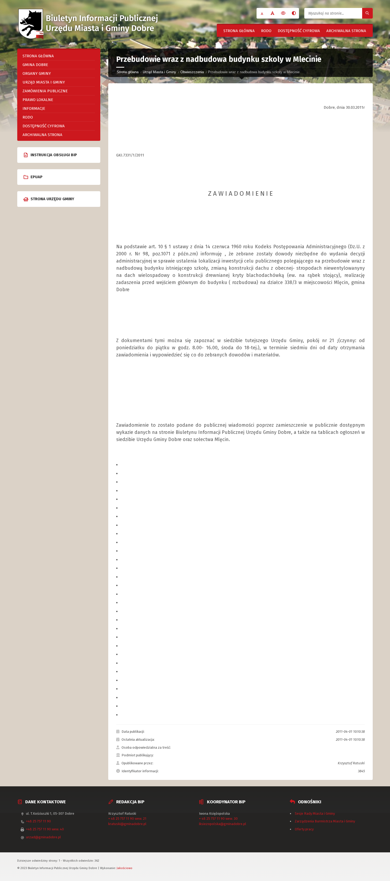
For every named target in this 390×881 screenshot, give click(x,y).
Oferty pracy (304, 829)
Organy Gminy (37, 73)
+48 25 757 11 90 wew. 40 (45, 829)
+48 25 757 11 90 (38, 821)
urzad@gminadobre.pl (43, 837)
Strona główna (239, 30)
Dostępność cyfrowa (299, 30)
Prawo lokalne (38, 99)
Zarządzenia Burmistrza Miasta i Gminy (325, 821)
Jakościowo (124, 868)
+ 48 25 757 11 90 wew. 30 (218, 819)
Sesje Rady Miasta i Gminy (315, 813)
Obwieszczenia (192, 72)
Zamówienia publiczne (45, 91)
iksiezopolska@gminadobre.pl (222, 824)
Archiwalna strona (346, 30)
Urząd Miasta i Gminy (159, 72)
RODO (266, 30)
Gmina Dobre (35, 64)
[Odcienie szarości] (293, 13)
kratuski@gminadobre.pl (127, 824)
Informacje (34, 108)
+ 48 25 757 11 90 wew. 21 (127, 819)
